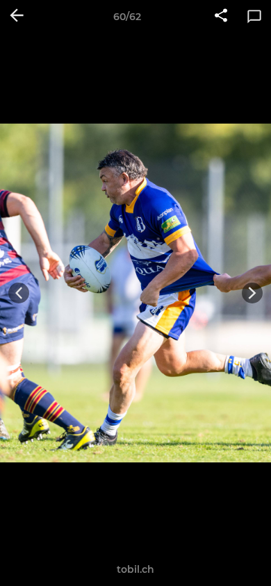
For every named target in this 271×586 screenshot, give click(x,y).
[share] (221, 16)
